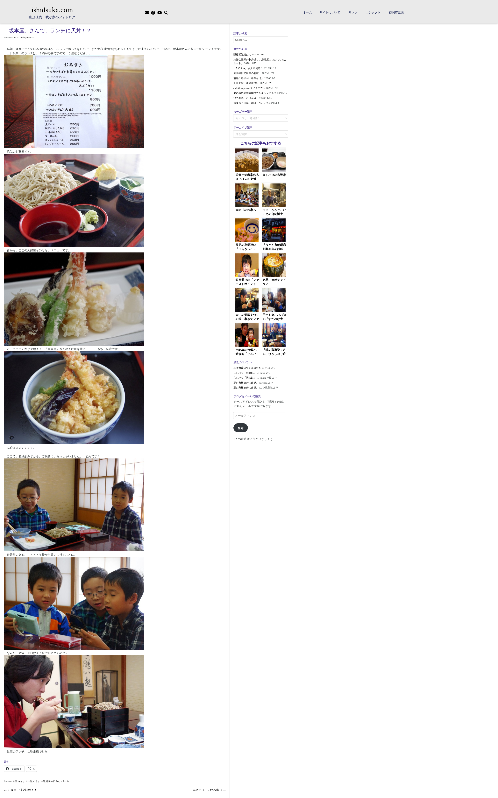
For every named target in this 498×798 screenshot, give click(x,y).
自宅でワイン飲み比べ (209, 790)
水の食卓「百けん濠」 (246, 98)
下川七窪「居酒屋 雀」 (246, 83)
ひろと (36, 781)
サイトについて (330, 12)
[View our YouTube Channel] (159, 13)
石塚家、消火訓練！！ (20, 790)
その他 (29, 781)
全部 (43, 781)
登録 (241, 428)
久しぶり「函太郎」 (244, 373)
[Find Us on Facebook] (153, 13)
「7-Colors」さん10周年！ (248, 68)
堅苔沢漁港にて (242, 54)
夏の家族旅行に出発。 (246, 382)
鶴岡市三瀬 (396, 12)
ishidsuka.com (52, 9)
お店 (15, 781)
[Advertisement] (260, 503)
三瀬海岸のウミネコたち (247, 367)
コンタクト (373, 12)
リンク (353, 12)
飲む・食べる (62, 781)
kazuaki (30, 37)
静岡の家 (50, 781)
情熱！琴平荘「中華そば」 (248, 78)
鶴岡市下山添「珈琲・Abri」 (249, 103)
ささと (21, 781)
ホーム (307, 12)
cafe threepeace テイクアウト (249, 88)
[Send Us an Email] (147, 13)
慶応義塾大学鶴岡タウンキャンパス (253, 93)
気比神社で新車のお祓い (247, 73)
